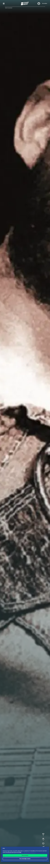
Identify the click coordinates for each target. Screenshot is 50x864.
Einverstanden (25, 855)
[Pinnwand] (43, 843)
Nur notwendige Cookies (25, 858)
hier (20, 852)
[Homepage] (25, 3)
